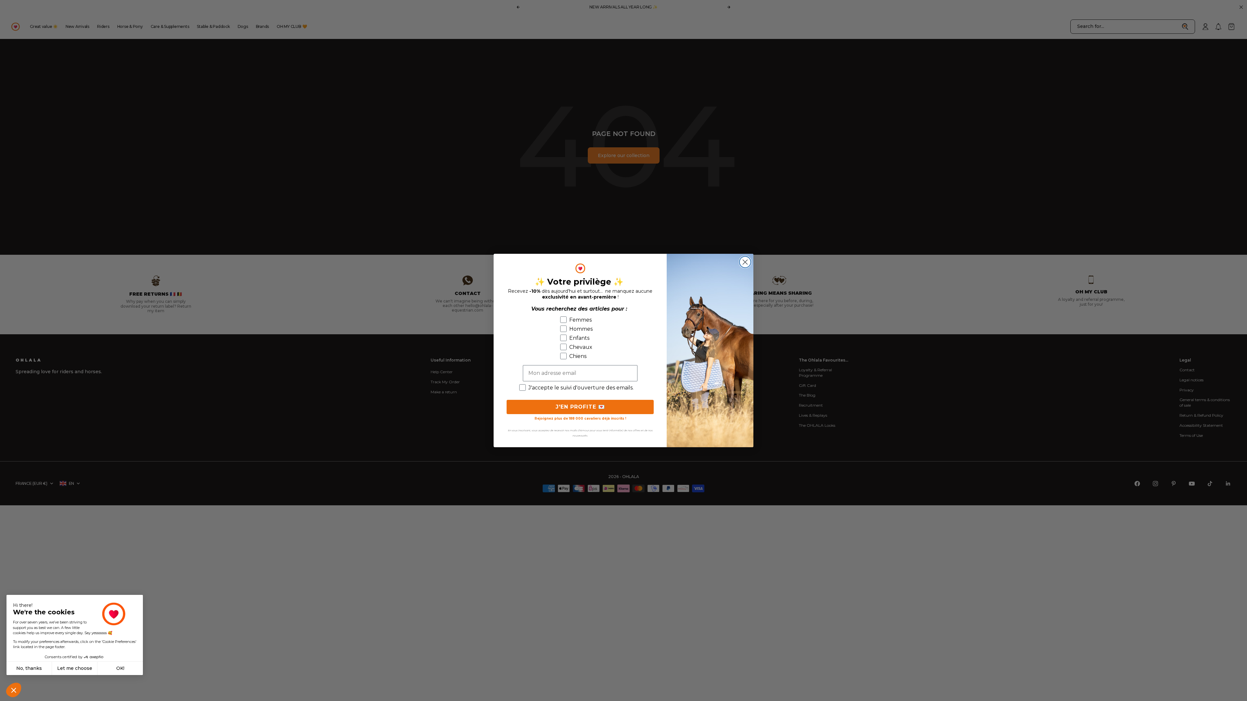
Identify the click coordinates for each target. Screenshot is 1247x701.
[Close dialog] (745, 262)
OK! (120, 668)
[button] (13, 690)
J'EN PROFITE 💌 (580, 407)
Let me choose (74, 668)
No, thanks (29, 668)
